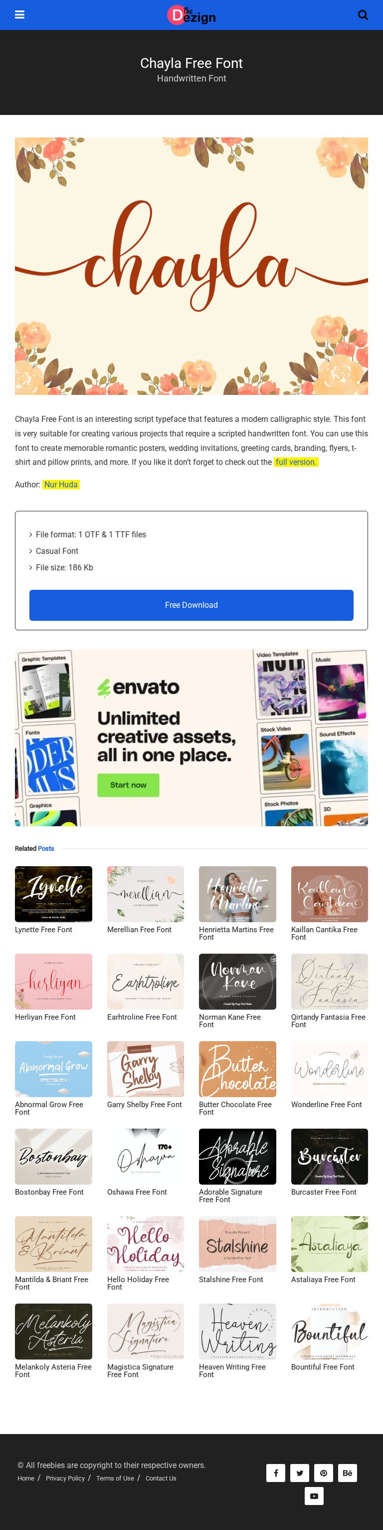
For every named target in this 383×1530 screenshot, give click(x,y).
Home (25, 1478)
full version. (296, 462)
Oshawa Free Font (137, 1192)
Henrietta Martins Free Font (236, 933)
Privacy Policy (65, 1478)
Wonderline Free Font (326, 1104)
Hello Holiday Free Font (138, 1283)
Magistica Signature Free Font (140, 1371)
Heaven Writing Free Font (232, 1371)
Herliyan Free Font (45, 1017)
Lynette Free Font (43, 929)
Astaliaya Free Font (323, 1279)
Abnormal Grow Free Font (49, 1108)
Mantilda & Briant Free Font (51, 1283)
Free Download (191, 605)
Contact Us (161, 1478)
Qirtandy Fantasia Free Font (328, 1021)
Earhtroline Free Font (142, 1017)
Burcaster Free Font (324, 1192)
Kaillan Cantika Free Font (324, 933)
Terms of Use (115, 1478)
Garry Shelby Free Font (144, 1104)
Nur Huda (61, 484)
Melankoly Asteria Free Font (53, 1371)
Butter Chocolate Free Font (235, 1108)
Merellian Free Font (139, 929)
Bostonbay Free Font (49, 1192)
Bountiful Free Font (323, 1367)
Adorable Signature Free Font (230, 1196)
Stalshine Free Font (231, 1279)
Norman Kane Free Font (230, 1021)
